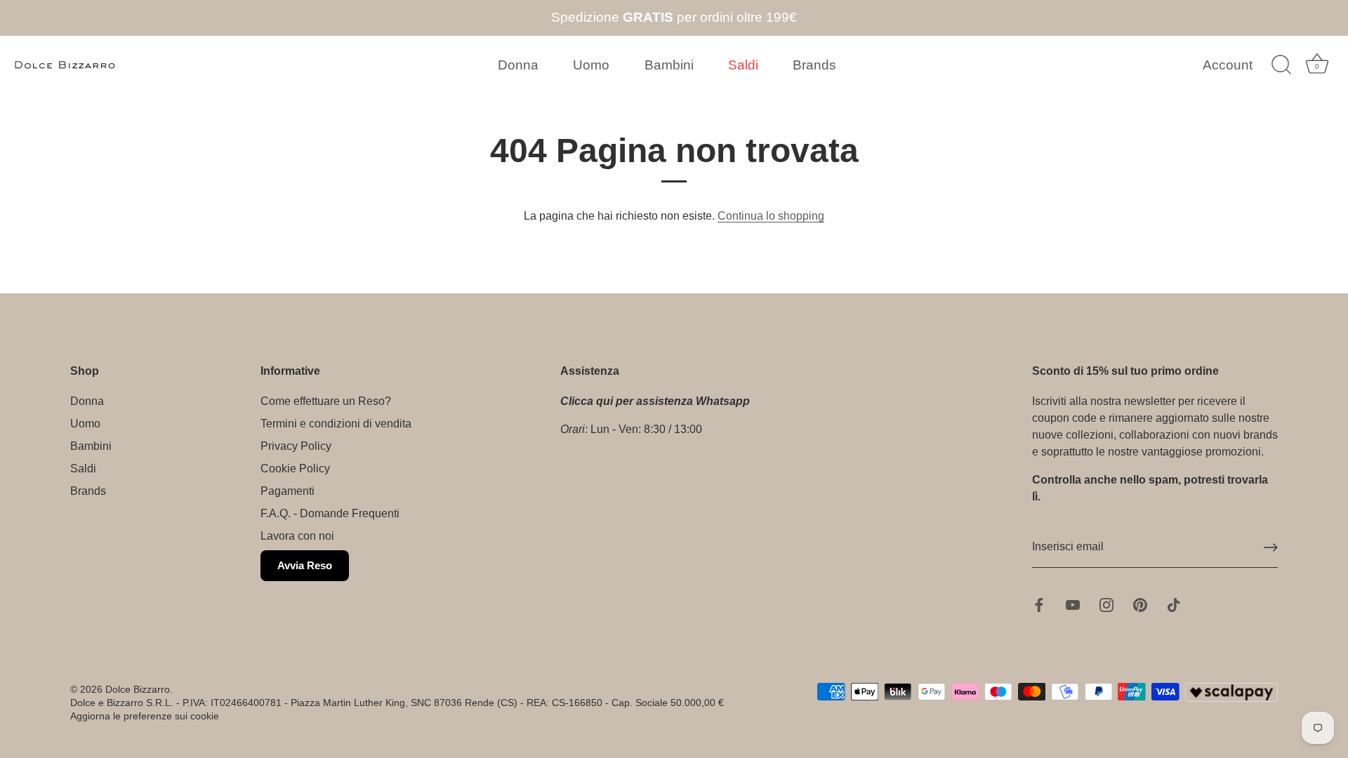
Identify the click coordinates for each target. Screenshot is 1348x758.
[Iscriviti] (1271, 547)
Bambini (669, 65)
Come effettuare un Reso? (325, 401)
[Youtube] (1073, 604)
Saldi (743, 65)
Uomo (591, 65)
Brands (814, 65)
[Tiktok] (1174, 604)
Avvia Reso (304, 565)
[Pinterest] (1140, 604)
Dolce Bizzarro (137, 689)
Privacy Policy (295, 446)
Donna (518, 65)
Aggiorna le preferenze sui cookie (144, 716)
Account (1228, 65)
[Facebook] (1039, 604)
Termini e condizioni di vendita (335, 424)
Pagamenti (287, 491)
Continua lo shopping (771, 216)
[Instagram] (1106, 604)
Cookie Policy (295, 468)
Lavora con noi (297, 536)
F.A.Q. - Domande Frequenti (329, 513)
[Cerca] (1281, 65)
